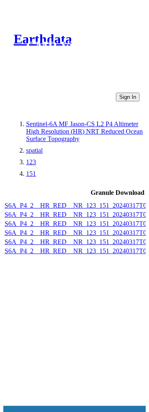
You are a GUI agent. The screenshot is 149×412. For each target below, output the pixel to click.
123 (31, 161)
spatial (34, 150)
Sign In (127, 97)
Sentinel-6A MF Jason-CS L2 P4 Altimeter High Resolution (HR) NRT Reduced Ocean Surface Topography (84, 131)
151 (31, 173)
